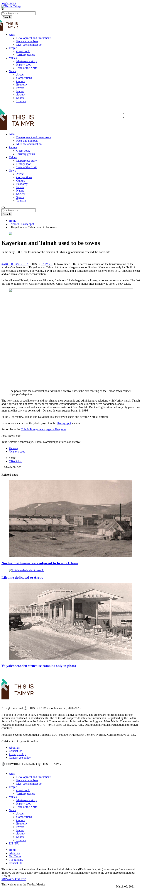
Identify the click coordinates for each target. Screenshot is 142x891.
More (4, 887)
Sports (20, 97)
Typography (16, 859)
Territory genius (25, 54)
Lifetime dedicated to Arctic (22, 577)
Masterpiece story (26, 61)
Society (20, 94)
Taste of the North (26, 67)
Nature (20, 91)
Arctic (19, 74)
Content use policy (20, 757)
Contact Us (15, 750)
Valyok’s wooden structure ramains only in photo (38, 666)
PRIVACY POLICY (13, 879)
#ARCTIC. (8, 264)
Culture (20, 81)
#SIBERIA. (22, 264)
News (12, 71)
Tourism (21, 101)
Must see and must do (29, 44)
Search (7, 214)
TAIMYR (47, 264)
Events (20, 87)
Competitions (24, 77)
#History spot (17, 451)
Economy (22, 84)
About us (14, 747)
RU (3, 9)
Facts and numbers (27, 41)
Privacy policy (17, 754)
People (13, 48)
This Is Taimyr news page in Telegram (43, 429)
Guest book (23, 51)
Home (12, 220)
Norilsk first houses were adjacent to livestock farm (39, 563)
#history (13, 448)
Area (12, 34)
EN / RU (14, 843)
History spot (23, 64)
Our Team (15, 856)
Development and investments (33, 38)
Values (13, 57)
